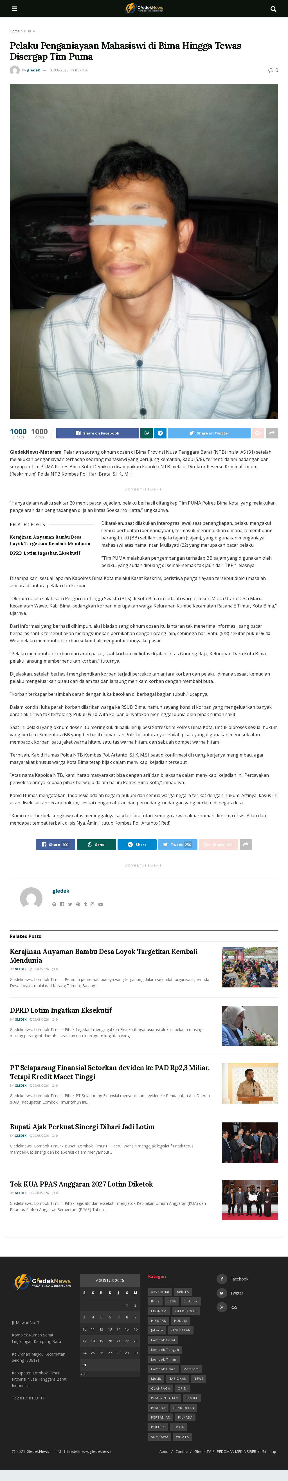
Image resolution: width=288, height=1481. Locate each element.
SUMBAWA (159, 1437)
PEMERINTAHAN (164, 1398)
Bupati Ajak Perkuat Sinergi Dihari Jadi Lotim (82, 1126)
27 (110, 1352)
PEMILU (192, 1398)
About (164, 1451)
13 (110, 1329)
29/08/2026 (40, 1019)
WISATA (182, 1437)
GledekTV (202, 1451)
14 (118, 1329)
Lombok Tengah (165, 1349)
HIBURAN (158, 1320)
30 (136, 1352)
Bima (155, 1301)
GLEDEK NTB (186, 1311)
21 (118, 1340)
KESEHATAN (181, 1330)
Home (15, 31)
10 (84, 1329)
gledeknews (100, 1451)
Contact (182, 1451)
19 (101, 1340)
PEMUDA (158, 1408)
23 (136, 1340)
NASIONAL (177, 1378)
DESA (171, 1301)
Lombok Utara (163, 1369)
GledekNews (37, 1451)
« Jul (83, 1373)
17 (84, 1340)
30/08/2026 (40, 969)
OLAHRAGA (160, 1388)
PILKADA (185, 1417)
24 (84, 1352)
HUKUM (180, 1320)
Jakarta (157, 1330)
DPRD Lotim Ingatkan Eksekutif (45, 553)
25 (93, 1352)
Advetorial (160, 1291)
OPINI (183, 1388)
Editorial (191, 1301)
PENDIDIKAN (183, 1408)
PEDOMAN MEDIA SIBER (236, 1451)
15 (127, 1329)
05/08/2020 (59, 70)
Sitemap (269, 1451)
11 (93, 1329)
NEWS (198, 1378)
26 (101, 1352)
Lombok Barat (163, 1340)
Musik (156, 1378)
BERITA (29, 31)
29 (127, 1352)
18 (93, 1340)
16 (136, 1329)
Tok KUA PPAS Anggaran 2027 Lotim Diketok (81, 1184)
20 (110, 1340)
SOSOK (178, 1427)
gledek (33, 70)
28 (118, 1352)
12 (101, 1329)
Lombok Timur (164, 1359)
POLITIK (158, 1427)
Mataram (191, 1369)
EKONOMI (159, 1311)
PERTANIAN (160, 1417)
